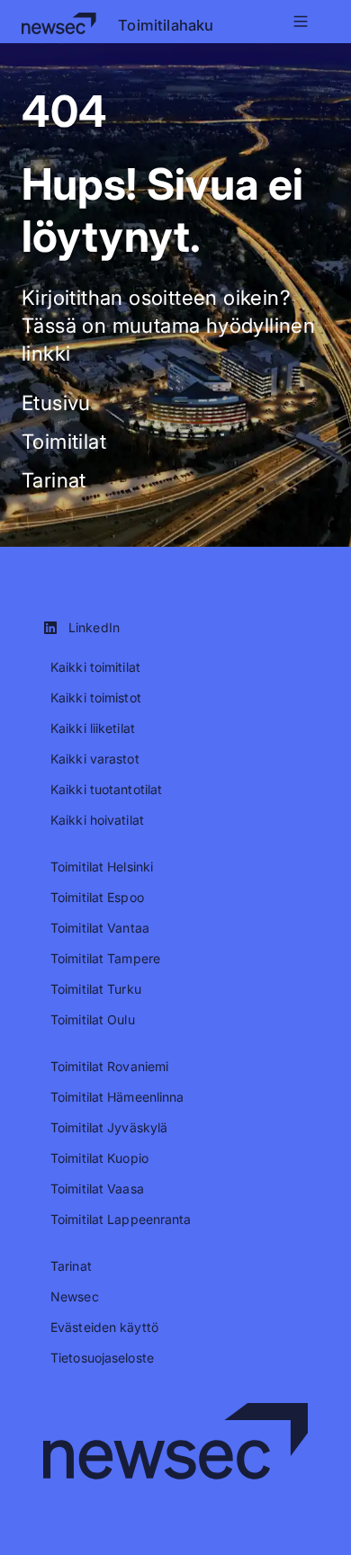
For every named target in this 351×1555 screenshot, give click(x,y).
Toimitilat (64, 441)
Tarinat (54, 480)
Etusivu (56, 402)
